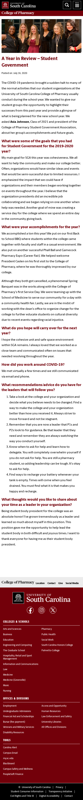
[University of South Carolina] (41, 597)
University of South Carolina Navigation (77, 5)
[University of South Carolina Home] (18, 4)
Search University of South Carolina (67, 5)
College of (18, 13)
